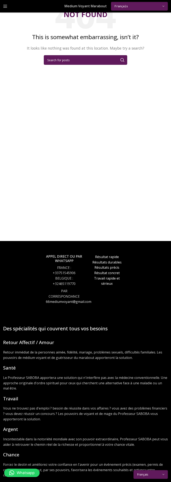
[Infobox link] (64, 283)
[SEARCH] (122, 60)
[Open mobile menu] (5, 6)
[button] (22, 473)
